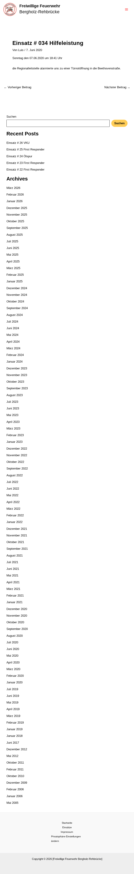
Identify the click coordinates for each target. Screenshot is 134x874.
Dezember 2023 (16, 368)
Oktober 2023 (15, 381)
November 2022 (16, 455)
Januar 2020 (14, 682)
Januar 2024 (14, 361)
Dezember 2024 (16, 288)
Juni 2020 (12, 649)
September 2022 (17, 468)
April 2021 (13, 582)
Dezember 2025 (16, 208)
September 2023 (17, 388)
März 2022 (13, 508)
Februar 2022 (15, 515)
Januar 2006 (14, 796)
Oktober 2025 (15, 221)
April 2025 (13, 261)
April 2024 (13, 341)
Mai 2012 (12, 756)
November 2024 (16, 295)
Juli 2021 (12, 562)
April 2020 (13, 662)
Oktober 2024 (15, 301)
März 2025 (13, 268)
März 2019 (13, 716)
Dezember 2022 (16, 448)
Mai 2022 (12, 495)
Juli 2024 (12, 321)
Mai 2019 (12, 702)
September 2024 (17, 308)
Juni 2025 (12, 248)
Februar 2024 (15, 355)
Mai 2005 (12, 802)
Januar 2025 (14, 281)
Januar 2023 (14, 441)
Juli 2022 (12, 482)
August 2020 (14, 635)
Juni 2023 (12, 408)
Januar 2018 (14, 736)
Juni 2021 (12, 568)
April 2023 (13, 422)
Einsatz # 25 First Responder (25, 149)
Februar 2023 (15, 435)
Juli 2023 (12, 401)
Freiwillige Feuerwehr (39, 6)
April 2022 (13, 502)
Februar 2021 (15, 595)
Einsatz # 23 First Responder (25, 163)
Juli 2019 (12, 689)
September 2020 (17, 629)
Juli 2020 (12, 642)
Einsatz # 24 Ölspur (19, 156)
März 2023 (13, 428)
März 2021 (13, 589)
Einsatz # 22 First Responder (25, 169)
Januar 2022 (14, 522)
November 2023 (16, 375)
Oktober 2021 (15, 542)
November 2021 (16, 535)
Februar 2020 (15, 675)
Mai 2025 (12, 254)
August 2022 (14, 475)
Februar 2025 (15, 274)
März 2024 (13, 348)
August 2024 (14, 315)
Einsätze (67, 827)
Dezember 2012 (16, 749)
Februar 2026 (15, 194)
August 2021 (14, 555)
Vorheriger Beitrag (17, 87)
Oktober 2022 (15, 462)
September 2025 (17, 228)
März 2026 (13, 188)
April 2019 (13, 709)
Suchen (11, 116)
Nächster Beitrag (117, 87)
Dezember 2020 (16, 609)
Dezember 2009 (16, 782)
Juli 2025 (12, 241)
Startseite (67, 822)
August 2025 (14, 234)
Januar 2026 (14, 201)
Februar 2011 (15, 769)
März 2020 (13, 669)
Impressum (67, 831)
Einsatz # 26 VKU (17, 143)
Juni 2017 (12, 742)
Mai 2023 (12, 415)
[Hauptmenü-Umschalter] (127, 9)
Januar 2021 (14, 602)
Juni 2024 (12, 328)
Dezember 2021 (16, 528)
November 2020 (16, 615)
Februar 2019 (15, 722)
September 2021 (17, 548)
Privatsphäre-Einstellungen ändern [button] (66, 838)
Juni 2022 (12, 488)
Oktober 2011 (15, 762)
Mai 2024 (12, 335)
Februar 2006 (15, 789)
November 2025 (16, 214)
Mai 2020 (12, 655)
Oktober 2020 (15, 622)
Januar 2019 (14, 729)
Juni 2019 (12, 696)
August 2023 (14, 395)
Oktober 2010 (15, 776)
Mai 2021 (12, 575)
